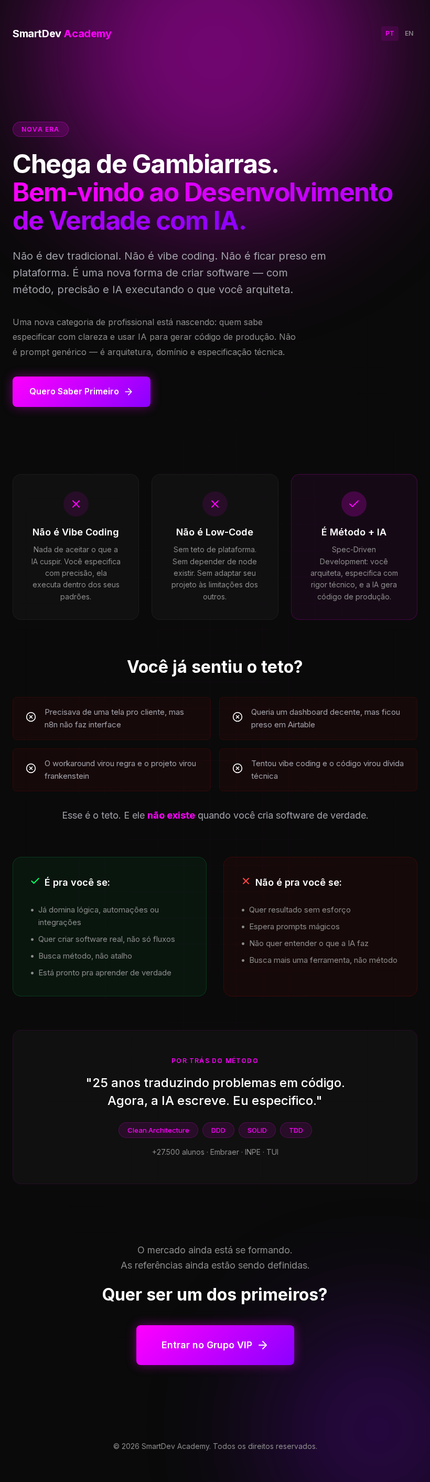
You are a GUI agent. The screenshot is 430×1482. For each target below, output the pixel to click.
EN (409, 33)
